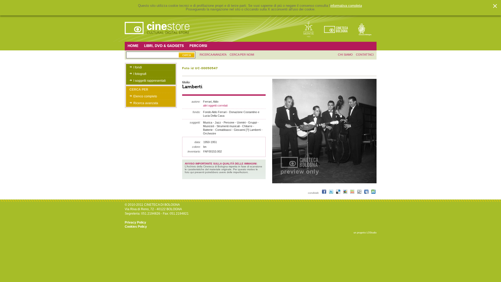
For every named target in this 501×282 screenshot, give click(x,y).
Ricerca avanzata (145, 103)
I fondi (137, 67)
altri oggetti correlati (215, 105)
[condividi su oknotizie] (352, 192)
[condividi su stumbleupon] (373, 192)
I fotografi (139, 74)
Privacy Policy (135, 222)
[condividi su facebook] (324, 192)
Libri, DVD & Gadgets (164, 46)
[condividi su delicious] (338, 192)
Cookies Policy (136, 226)
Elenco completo (145, 96)
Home (133, 46)
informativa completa (346, 6)
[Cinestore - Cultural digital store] (157, 37)
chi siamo (345, 54)
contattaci (365, 54)
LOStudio (372, 232)
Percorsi (198, 46)
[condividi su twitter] (331, 192)
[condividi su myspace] (366, 192)
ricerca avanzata (213, 54)
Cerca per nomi (242, 54)
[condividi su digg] (359, 192)
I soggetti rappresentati (149, 81)
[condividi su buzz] (345, 192)
